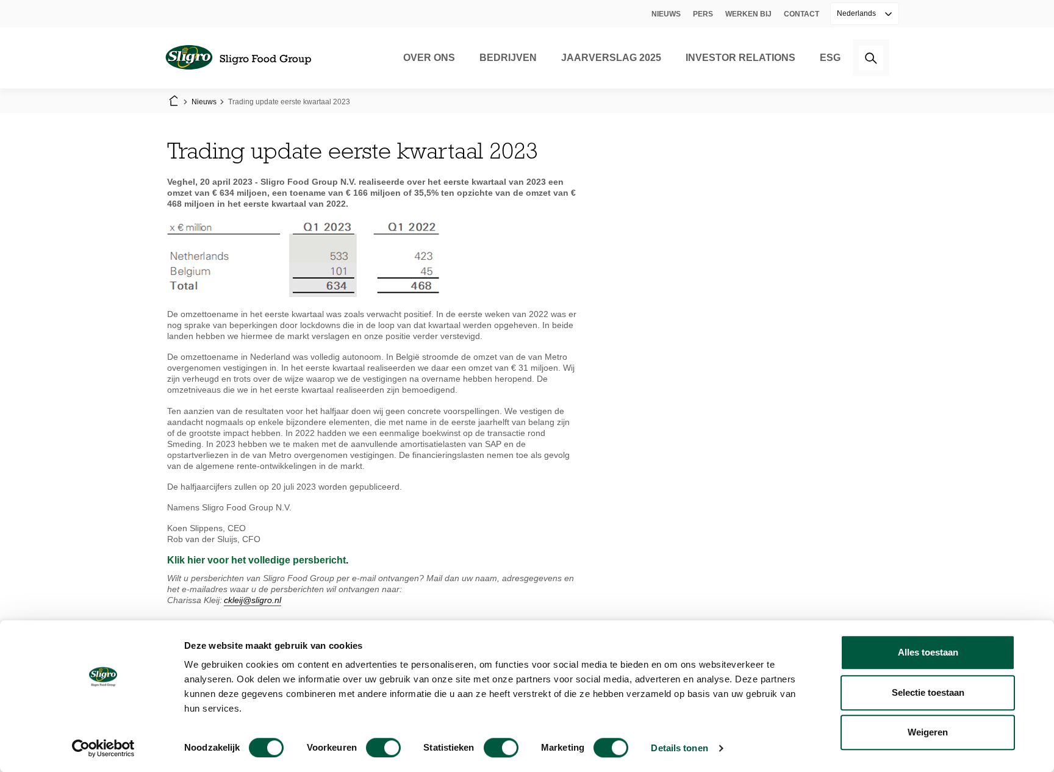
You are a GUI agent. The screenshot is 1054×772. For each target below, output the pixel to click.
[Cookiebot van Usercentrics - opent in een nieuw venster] (103, 748)
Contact (801, 14)
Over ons (429, 57)
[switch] (383, 747)
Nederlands (857, 13)
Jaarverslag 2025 (611, 57)
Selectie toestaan (928, 692)
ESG (830, 57)
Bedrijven (508, 57)
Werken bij (748, 14)
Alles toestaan (928, 652)
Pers (703, 14)
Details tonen (679, 748)
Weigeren (928, 732)
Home (173, 102)
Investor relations (740, 57)
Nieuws (666, 14)
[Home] (238, 58)
